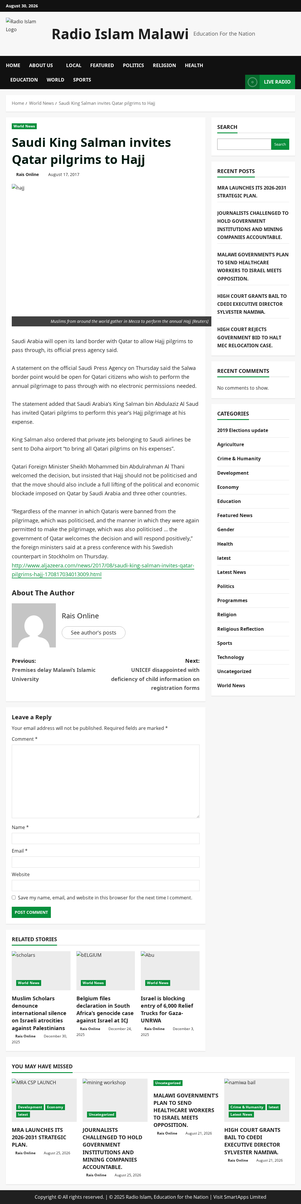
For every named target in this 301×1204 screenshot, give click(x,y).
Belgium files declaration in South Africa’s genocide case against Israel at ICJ (105, 1009)
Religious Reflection (240, 629)
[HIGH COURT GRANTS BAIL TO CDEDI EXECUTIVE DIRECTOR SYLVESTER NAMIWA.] (256, 1100)
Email (20, 851)
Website (21, 874)
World (55, 80)
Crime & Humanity (239, 458)
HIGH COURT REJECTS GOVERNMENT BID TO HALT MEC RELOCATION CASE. (249, 337)
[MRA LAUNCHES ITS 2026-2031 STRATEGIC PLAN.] (44, 1100)
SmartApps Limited (245, 1197)
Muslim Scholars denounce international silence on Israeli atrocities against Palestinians (39, 1013)
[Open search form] (293, 63)
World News (24, 126)
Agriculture (230, 444)
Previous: (54, 669)
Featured (102, 65)
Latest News (231, 572)
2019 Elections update (242, 430)
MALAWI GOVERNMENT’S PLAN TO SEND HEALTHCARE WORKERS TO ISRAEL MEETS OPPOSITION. (185, 1110)
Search (227, 126)
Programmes (232, 600)
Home (13, 65)
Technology (230, 657)
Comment (25, 739)
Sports (82, 80)
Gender (225, 529)
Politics (133, 65)
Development (233, 473)
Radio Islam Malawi (120, 33)
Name (20, 827)
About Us (41, 65)
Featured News (234, 515)
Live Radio (277, 82)
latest (224, 558)
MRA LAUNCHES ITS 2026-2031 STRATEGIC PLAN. (39, 1137)
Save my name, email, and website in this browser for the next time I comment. (105, 897)
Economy (228, 487)
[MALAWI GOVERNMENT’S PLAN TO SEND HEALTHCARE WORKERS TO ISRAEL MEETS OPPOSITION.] (185, 1083)
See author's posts (93, 632)
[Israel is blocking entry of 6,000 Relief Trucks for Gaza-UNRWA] (170, 970)
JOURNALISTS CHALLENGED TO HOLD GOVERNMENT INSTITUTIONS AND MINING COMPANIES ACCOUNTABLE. (112, 1148)
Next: (155, 674)
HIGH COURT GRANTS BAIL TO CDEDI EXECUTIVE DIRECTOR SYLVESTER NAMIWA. (252, 304)
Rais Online (27, 174)
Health (194, 65)
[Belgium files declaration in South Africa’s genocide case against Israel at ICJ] (105, 970)
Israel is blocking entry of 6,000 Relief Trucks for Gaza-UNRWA (167, 1009)
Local (73, 65)
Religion (164, 65)
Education (24, 80)
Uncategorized (234, 671)
